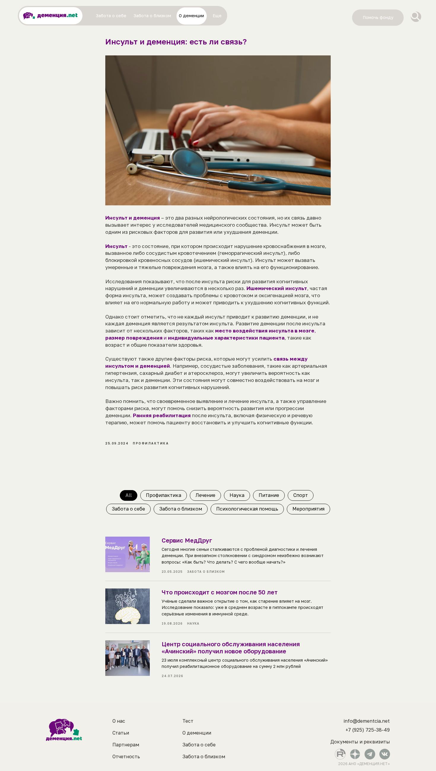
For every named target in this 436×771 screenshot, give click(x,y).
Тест (187, 721)
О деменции (196, 733)
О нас (118, 721)
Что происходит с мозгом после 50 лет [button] (220, 592)
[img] (416, 17)
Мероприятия (308, 509)
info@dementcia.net (367, 721)
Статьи (120, 733)
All (128, 495)
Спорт (300, 495)
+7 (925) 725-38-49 (368, 730)
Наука (237, 495)
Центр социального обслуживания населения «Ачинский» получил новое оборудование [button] (231, 647)
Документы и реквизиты (360, 742)
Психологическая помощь (247, 509)
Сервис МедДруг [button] (187, 540)
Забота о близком (180, 509)
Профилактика (163, 495)
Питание (269, 495)
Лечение (205, 495)
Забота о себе (128, 509)
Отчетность (126, 756)
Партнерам (125, 745)
